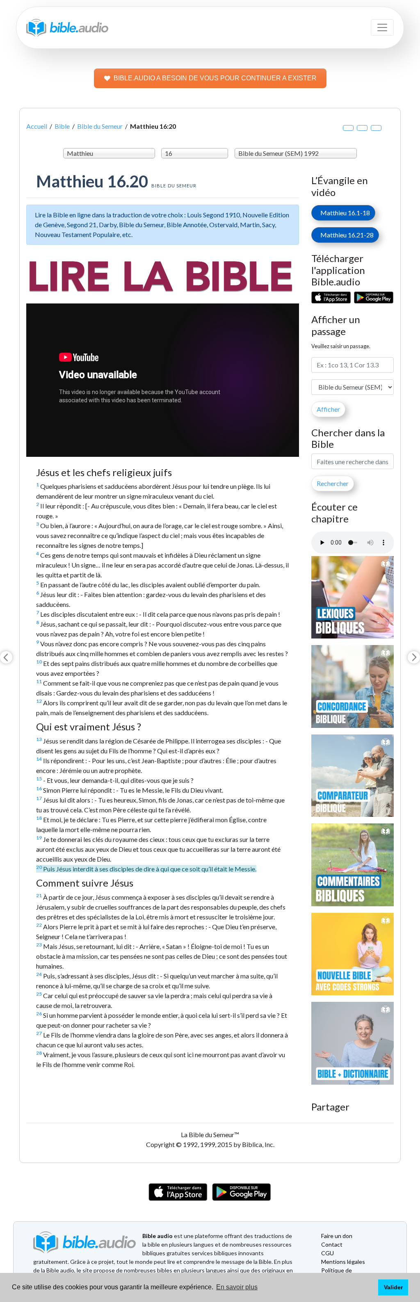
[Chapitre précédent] (6, 657)
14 (39, 759)
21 (39, 895)
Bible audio (157, 1235)
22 (39, 925)
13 (39, 739)
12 (39, 701)
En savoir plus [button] (237, 1287)
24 (39, 974)
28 (39, 1053)
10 (39, 662)
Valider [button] (393, 1287)
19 (39, 838)
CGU (327, 1253)
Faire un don (336, 1235)
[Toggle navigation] (382, 27)
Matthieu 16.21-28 (345, 235)
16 (39, 788)
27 (39, 1033)
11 (39, 681)
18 (39, 818)
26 (39, 1013)
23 (39, 945)
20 (39, 867)
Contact (331, 1244)
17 (39, 798)
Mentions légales (343, 1261)
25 (39, 994)
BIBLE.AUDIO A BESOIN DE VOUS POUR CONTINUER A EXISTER (215, 78)
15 (39, 778)
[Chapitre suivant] (414, 657)
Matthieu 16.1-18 (343, 213)
